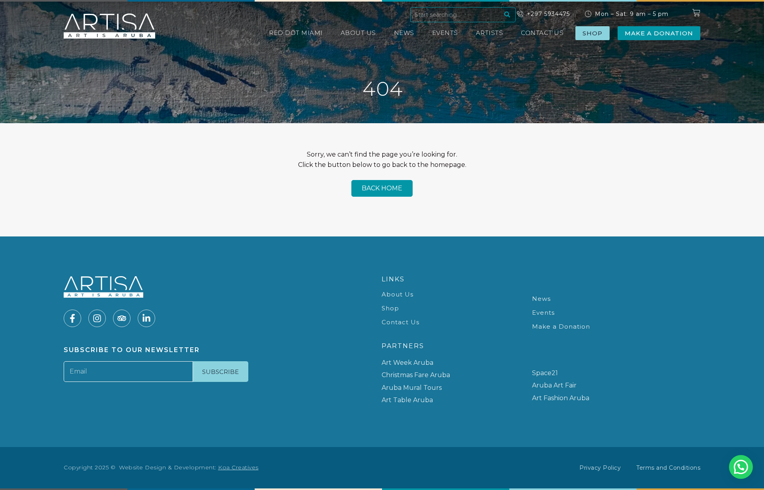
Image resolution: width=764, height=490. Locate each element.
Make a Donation (561, 326)
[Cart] (696, 13)
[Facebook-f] (72, 318)
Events (445, 33)
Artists (489, 33)
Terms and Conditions (668, 467)
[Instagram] (97, 318)
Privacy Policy (600, 467)
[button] (741, 467)
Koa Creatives (238, 467)
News (404, 33)
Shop (390, 308)
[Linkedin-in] (146, 318)
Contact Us (542, 33)
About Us (358, 33)
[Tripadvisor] (122, 318)
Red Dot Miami (296, 33)
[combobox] (456, 14)
